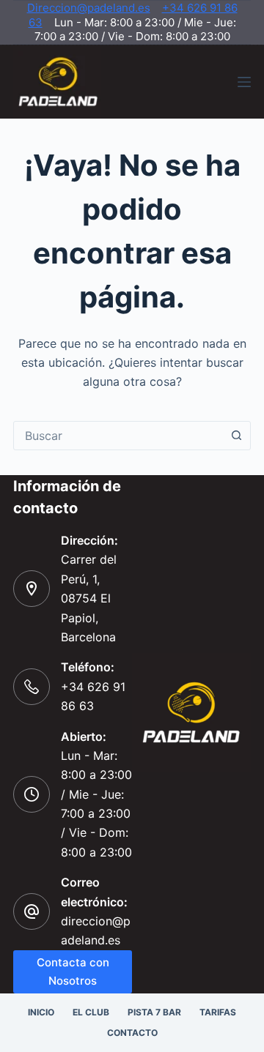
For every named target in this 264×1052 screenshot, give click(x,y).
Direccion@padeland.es (88, 8)
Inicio (41, 1012)
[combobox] (118, 435)
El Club (91, 1012)
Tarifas (217, 1012)
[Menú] (244, 82)
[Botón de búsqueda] (236, 435)
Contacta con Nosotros (73, 971)
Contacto (132, 1032)
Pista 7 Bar (154, 1012)
